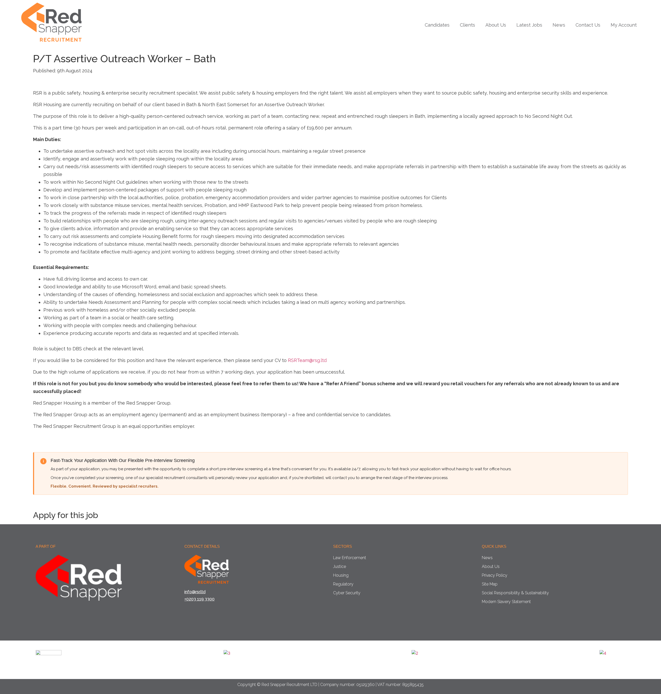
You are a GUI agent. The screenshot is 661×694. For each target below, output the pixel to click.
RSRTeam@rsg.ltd (307, 360)
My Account (624, 25)
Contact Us (588, 25)
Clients (467, 25)
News (559, 25)
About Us (495, 25)
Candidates (437, 25)
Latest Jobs (529, 25)
